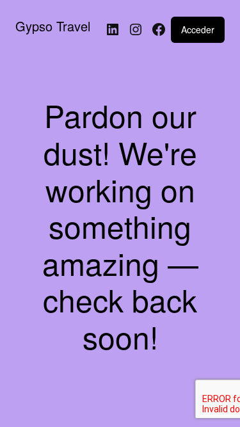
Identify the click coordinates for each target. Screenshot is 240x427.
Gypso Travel (52, 26)
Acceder (197, 29)
